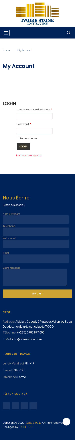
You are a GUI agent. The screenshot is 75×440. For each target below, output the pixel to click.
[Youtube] (15, 405)
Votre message (11, 267)
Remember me (28, 138)
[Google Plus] (33, 405)
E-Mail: (7, 339)
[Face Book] (6, 405)
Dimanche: (10, 377)
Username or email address (34, 109)
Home (6, 50)
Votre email (9, 238)
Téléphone (9, 226)
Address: (9, 322)
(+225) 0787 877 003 (30, 332)
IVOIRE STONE (33, 422)
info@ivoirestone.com (27, 339)
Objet (6, 253)
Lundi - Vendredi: (14, 363)
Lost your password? (29, 155)
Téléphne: (10, 332)
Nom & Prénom (11, 213)
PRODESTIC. (26, 427)
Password (24, 124)
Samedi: (8, 370)
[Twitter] (24, 405)
